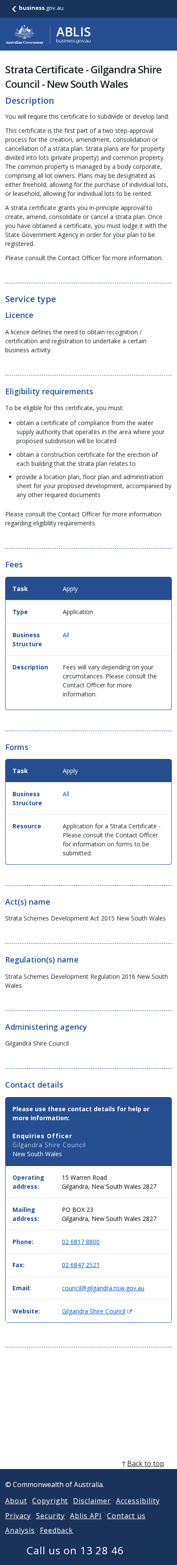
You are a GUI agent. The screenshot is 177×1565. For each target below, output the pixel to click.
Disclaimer (92, 1500)
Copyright (50, 1500)
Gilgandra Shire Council (97, 1311)
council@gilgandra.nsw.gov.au (103, 1288)
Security (50, 1515)
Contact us (126, 1515)
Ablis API (86, 1515)
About (16, 1500)
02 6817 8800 (81, 1242)
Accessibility (137, 1500)
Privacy (18, 1515)
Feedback (56, 1530)
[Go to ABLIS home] (48, 34)
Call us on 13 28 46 (75, 1550)
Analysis (20, 1530)
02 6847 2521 (81, 1265)
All (66, 635)
